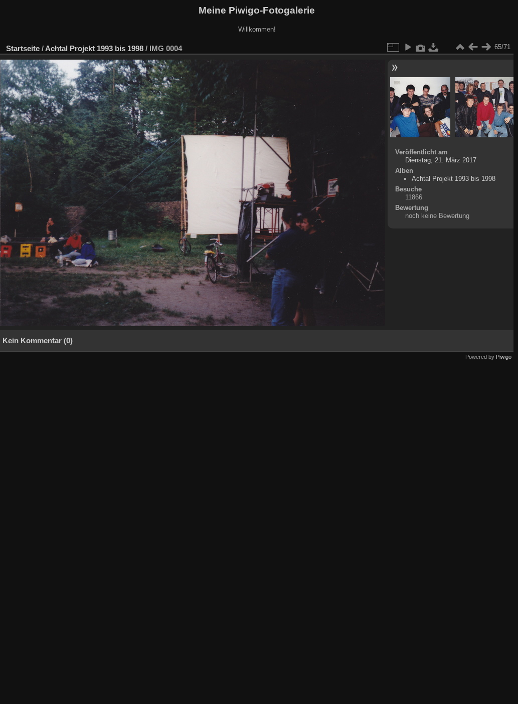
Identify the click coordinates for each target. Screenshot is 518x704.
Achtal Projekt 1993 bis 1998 (94, 48)
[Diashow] (407, 47)
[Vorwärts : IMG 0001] (485, 47)
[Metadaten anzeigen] (420, 47)
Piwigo (503, 357)
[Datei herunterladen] (433, 47)
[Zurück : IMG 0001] (472, 47)
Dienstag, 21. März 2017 (440, 160)
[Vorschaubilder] (459, 47)
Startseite (23, 48)
